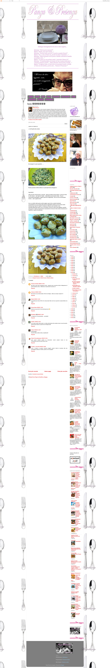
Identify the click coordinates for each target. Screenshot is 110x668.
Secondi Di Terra (73, 237)
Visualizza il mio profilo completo (35, 119)
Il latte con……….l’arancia (78, 363)
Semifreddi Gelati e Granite (75, 239)
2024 (72, 260)
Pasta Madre (72, 225)
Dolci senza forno (65, 97)
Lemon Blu (73, 540)
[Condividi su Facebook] (49, 276)
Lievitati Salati (73, 212)
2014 (72, 312)
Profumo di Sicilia (34, 283)
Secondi (48, 97)
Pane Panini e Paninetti (74, 222)
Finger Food (72, 203)
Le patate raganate (75, 288)
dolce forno (73, 612)
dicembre (74, 273)
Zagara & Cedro (74, 560)
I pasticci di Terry (74, 535)
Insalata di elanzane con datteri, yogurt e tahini (78, 586)
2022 (72, 263)
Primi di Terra (72, 231)
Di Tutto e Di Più (73, 197)
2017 (72, 272)
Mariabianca (36, 107)
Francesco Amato (66, 659)
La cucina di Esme (74, 595)
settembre (74, 293)
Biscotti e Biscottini (74, 188)
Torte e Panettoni (73, 247)
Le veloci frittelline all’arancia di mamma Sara (77, 423)
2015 (72, 310)
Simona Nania (34, 307)
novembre (74, 275)
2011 (72, 317)
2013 (72, 314)
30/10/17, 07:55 (41, 283)
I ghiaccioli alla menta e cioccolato (78, 398)
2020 (72, 267)
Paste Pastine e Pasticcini (75, 227)
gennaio (74, 306)
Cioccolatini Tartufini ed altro (75, 190)
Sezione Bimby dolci (74, 243)
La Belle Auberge (74, 481)
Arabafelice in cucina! (75, 583)
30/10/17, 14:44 (37, 299)
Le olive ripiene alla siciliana (76, 279)
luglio (73, 296)
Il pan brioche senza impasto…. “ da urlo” (78, 387)
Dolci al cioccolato (73, 199)
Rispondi (33, 288)
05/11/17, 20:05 (43, 346)
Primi (43, 97)
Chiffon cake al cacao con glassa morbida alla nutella (78, 599)
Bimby (73, 97)
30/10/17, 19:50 (41, 314)
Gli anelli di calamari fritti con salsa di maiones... (76, 282)
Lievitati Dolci (72, 210)
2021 (72, 265)
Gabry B (32, 329)
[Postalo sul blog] (47, 276)
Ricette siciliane (32, 100)
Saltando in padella (75, 591)
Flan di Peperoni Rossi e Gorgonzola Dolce (78, 522)
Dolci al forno (56, 97)
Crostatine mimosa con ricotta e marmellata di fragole (78, 607)
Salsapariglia (73, 553)
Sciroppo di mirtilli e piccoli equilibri (75, 492)
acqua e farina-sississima (74, 501)
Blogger (62, 665)
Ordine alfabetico (49, 100)
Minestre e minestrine (74, 219)
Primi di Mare (72, 229)
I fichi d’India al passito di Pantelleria (76, 290)
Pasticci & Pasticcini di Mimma (75, 574)
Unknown (33, 292)
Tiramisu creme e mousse (75, 244)
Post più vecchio (62, 371)
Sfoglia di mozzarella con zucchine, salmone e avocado (78, 514)
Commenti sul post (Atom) (37, 374)
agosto (73, 294)
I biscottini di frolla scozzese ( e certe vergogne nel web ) (78, 376)
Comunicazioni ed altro (74, 194)
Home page (40, 100)
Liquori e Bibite (73, 213)
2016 (72, 308)
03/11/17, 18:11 (44, 338)
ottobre (73, 277)
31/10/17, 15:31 (38, 321)
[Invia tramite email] (46, 276)
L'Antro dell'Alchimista (75, 519)
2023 (72, 262)
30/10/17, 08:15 (38, 292)
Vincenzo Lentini (65, 662)
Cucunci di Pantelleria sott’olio (77, 341)
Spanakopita (78, 541)
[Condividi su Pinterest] (50, 276)
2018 (72, 270)
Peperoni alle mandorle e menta (78, 529)
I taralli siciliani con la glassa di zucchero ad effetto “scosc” (78, 411)
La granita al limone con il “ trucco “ (77, 352)
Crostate (71, 196)
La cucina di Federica (75, 472)
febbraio (74, 305)
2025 (72, 258)
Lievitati (37, 97)
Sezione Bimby (73, 241)
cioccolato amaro (74, 604)
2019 (72, 269)
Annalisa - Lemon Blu (35, 346)
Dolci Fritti (72, 200)
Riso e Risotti (72, 234)
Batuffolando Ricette (75, 510)
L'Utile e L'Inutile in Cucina (75, 208)
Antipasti (31, 97)
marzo (73, 303)
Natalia (32, 299)
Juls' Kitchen (73, 565)
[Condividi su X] (48, 276)
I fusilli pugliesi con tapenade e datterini (76, 286)
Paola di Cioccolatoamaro (36, 338)
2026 (72, 257)
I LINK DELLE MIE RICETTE (75, 205)
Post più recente (33, 371)
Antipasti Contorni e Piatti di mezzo (39, 277)
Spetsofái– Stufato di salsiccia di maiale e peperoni (78, 495)
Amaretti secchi (74, 592)
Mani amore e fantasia (75, 548)
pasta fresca (72, 224)
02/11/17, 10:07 (38, 329)
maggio (73, 299)
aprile (73, 301)
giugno (73, 298)
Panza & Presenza (74, 527)
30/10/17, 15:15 (40, 307)
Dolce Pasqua (78, 554)
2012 (72, 315)
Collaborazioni (73, 193)
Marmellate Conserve (74, 217)
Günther (32, 321)
